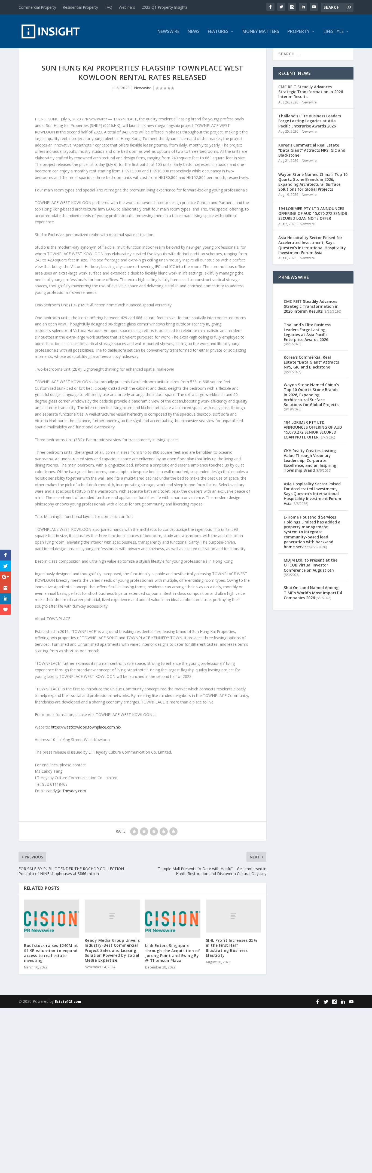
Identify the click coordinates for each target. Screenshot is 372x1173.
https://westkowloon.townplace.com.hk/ (86, 727)
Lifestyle (334, 31)
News (194, 31)
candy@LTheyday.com (66, 790)
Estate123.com (68, 1001)
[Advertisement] (163, 1089)
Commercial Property (37, 7)
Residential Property (80, 7)
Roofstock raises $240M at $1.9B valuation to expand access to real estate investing (51, 953)
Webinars (127, 7)
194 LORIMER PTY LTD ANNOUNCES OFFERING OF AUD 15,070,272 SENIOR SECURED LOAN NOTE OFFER (312, 213)
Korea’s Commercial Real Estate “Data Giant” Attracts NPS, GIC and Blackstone (311, 149)
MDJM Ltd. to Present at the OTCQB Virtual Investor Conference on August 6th (310, 564)
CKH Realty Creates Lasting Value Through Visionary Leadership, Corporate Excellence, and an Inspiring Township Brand (310, 460)
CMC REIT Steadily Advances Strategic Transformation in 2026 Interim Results (310, 91)
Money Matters (260, 31)
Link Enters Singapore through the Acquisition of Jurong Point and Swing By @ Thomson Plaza (172, 953)
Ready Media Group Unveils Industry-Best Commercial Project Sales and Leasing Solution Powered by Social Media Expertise (112, 950)
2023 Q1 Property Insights (165, 7)
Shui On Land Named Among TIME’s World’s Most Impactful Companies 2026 (313, 592)
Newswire (168, 31)
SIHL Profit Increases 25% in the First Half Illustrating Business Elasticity (231, 948)
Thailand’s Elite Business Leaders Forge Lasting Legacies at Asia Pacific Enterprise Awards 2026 (309, 120)
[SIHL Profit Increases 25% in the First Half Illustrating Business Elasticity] (233, 916)
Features (218, 31)
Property (298, 31)
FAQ (108, 7)
